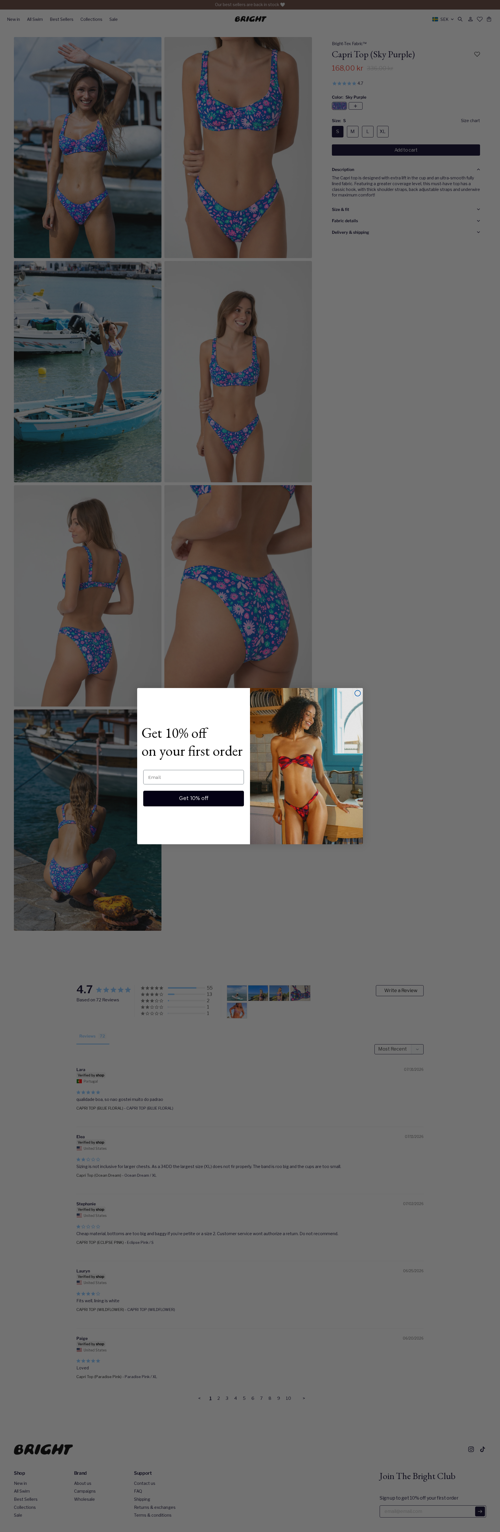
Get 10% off (194, 798)
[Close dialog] (358, 693)
